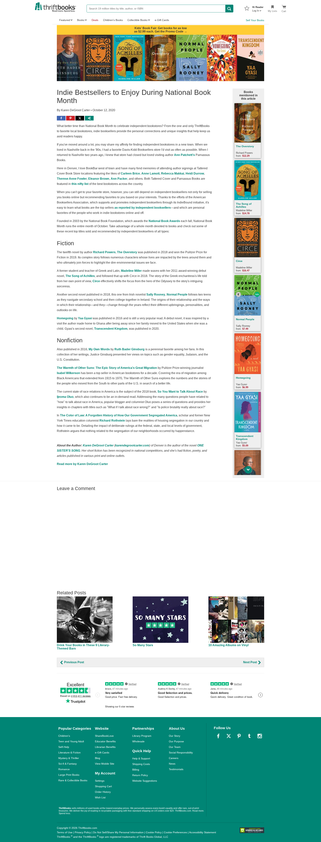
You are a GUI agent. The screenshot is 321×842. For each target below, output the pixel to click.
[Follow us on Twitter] (228, 736)
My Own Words (99, 349)
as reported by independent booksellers (142, 207)
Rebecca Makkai (172, 173)
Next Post (250, 662)
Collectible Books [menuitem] (137, 20)
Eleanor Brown (98, 178)
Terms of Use (64, 832)
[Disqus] (160, 539)
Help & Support (141, 758)
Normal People (177, 294)
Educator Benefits (105, 741)
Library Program (141, 735)
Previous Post (73, 662)
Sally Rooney (155, 294)
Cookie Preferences (175, 832)
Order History (103, 791)
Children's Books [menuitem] (113, 20)
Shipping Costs (141, 764)
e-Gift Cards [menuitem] (162, 20)
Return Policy (140, 775)
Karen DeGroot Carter (98, 445)
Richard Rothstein (112, 420)
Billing (135, 769)
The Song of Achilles (80, 276)
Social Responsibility (181, 752)
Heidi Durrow (195, 173)
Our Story (174, 735)
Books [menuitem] (80, 20)
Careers (173, 758)
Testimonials (176, 769)
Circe (96, 281)
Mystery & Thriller (68, 758)
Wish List (100, 797)
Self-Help (63, 746)
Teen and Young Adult (71, 741)
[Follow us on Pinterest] (239, 736)
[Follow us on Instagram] (259, 736)
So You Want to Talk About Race (180, 391)
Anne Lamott (150, 173)
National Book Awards (164, 221)
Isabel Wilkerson (68, 373)
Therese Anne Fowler (72, 178)
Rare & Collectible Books (72, 780)
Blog (97, 758)
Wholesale (138, 741)
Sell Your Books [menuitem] (255, 20)
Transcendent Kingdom (110, 328)
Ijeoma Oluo (65, 396)
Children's (64, 735)
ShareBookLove (104, 735)
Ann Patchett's (184, 154)
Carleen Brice (130, 173)
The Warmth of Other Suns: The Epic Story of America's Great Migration (107, 367)
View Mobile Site (104, 763)
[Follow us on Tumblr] (249, 736)
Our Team (175, 746)
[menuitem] (257, 8)
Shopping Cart (103, 786)
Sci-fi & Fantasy (67, 763)
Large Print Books (68, 774)
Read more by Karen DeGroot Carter (82, 464)
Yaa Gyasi (85, 318)
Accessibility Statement (202, 832)
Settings (99, 780)
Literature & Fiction (69, 752)
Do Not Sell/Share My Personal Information (118, 832)
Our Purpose (176, 741)
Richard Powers (104, 252)
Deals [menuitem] (95, 20)
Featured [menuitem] (64, 20)
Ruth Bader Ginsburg (129, 349)
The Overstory (127, 252)
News (172, 763)
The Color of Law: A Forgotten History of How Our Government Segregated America (118, 415)
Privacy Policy (83, 832)
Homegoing (65, 318)
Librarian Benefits (105, 746)
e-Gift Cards (102, 752)
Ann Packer (119, 178)
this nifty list (80, 183)
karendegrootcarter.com (132, 445)
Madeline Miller (131, 270)
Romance (64, 769)
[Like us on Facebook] (218, 736)
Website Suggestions (144, 780)
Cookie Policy (154, 832)
